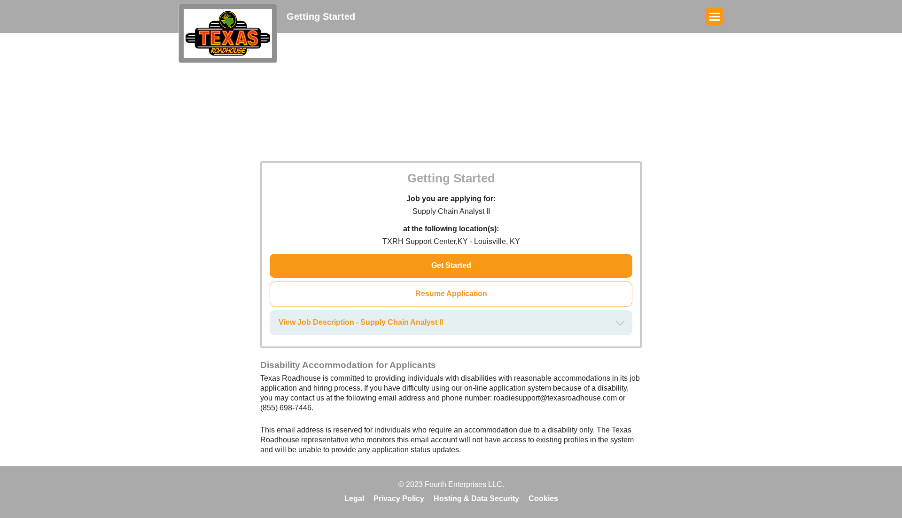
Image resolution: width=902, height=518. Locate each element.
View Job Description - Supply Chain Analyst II (361, 322)
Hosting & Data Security (476, 498)
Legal (354, 498)
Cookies (543, 498)
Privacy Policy (398, 498)
